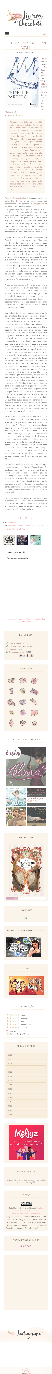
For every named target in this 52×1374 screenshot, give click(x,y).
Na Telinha (23, 691)
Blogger (29, 1373)
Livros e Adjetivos (23, 713)
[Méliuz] (26, 1159)
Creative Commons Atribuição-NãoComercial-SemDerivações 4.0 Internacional (26, 1211)
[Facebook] (27, 657)
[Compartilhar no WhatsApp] (31, 518)
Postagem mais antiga (36, 619)
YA (23, 529)
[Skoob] (24, 657)
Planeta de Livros (32, 526)
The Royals (17, 529)
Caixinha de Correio (11, 681)
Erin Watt (12, 526)
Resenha (44, 526)
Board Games (34, 691)
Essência (20, 526)
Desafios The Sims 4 (11, 723)
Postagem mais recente (17, 619)
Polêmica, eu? (34, 702)
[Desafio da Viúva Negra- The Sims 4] (23, 957)
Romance (7, 529)
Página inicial (26, 622)
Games (11, 691)
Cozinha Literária (11, 702)
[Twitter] (21, 657)
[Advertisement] (26, 1282)
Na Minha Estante (34, 713)
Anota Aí (11, 713)
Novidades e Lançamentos (23, 702)
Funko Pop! (34, 723)
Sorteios (34, 681)
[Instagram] (32, 657)
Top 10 (23, 723)
